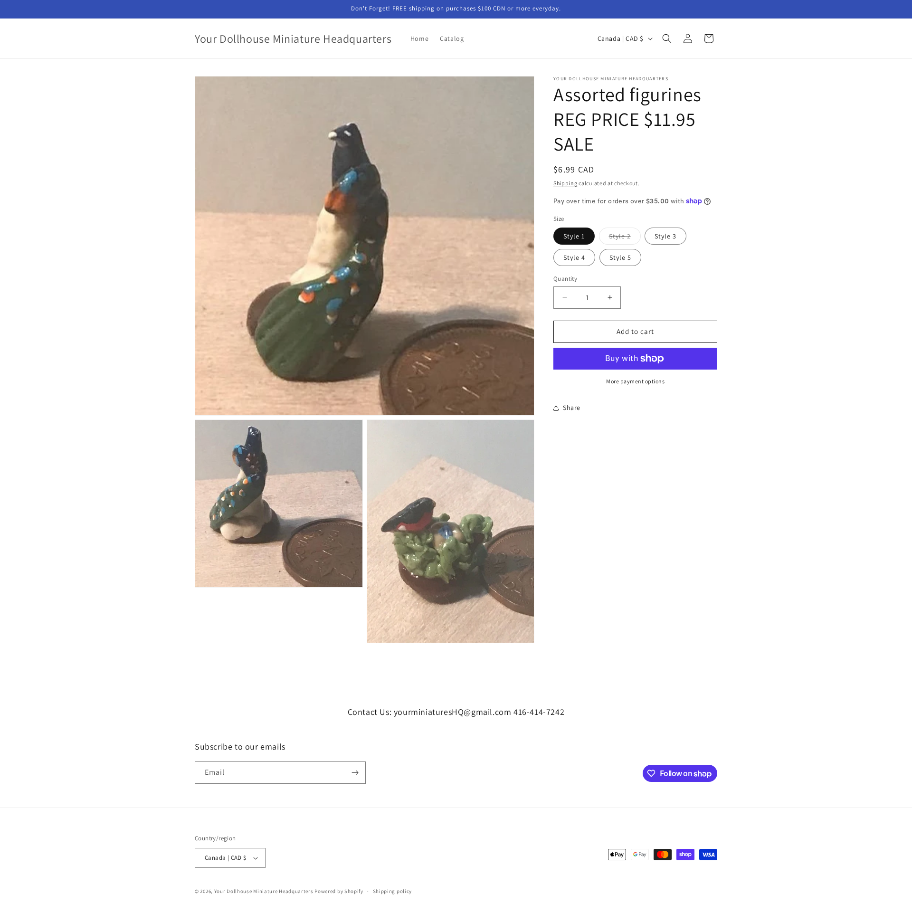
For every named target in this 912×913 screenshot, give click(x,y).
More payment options (635, 381)
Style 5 (620, 257)
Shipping (565, 183)
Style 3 (665, 236)
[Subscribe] (354, 772)
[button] (666, 38)
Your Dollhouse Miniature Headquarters (264, 891)
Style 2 (625, 238)
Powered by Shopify (338, 891)
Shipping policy (392, 891)
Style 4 (574, 257)
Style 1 (574, 236)
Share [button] (571, 407)
